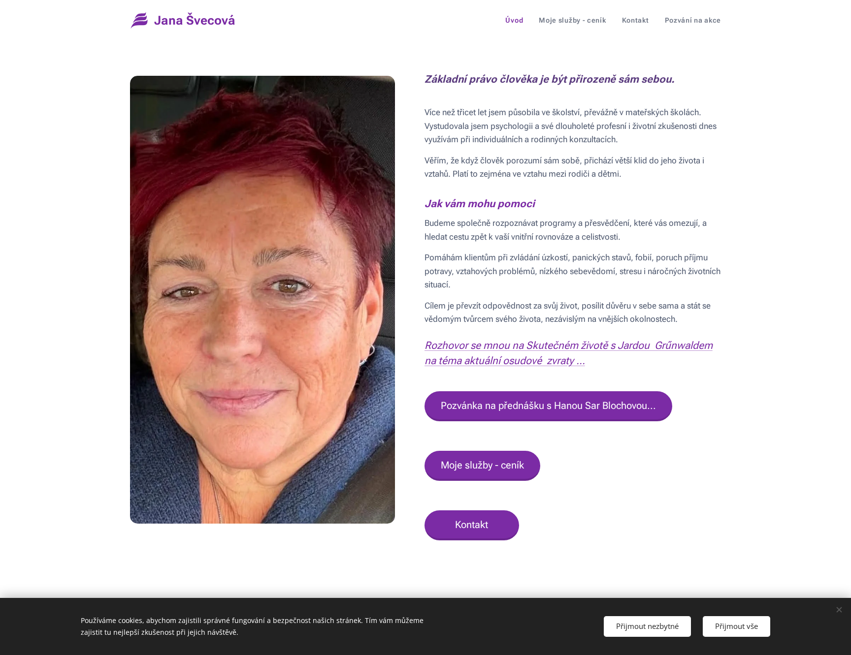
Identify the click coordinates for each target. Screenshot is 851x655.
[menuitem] (517, 20)
